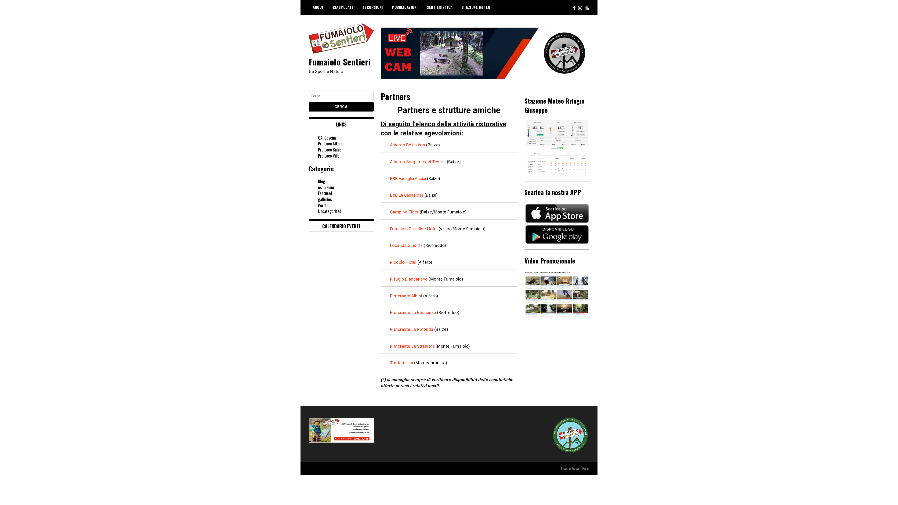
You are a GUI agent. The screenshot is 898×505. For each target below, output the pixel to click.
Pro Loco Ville (329, 156)
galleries (325, 199)
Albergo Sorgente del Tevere (418, 161)
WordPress (582, 468)
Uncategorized (329, 211)
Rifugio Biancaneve (409, 279)
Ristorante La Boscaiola (413, 312)
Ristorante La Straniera (412, 346)
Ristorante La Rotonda (411, 329)
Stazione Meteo (476, 7)
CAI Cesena (327, 138)
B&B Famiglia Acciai (408, 178)
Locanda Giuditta (406, 245)
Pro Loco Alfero (330, 144)
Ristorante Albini (406, 295)
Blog (321, 181)
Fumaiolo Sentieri (340, 61)
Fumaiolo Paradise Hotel (414, 228)
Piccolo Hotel (403, 262)
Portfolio (325, 205)
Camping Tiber (404, 211)
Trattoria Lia (401, 362)
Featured (325, 193)
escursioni (326, 187)
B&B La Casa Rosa (407, 195)
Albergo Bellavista (407, 144)
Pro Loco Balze (329, 150)
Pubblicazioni (405, 7)
